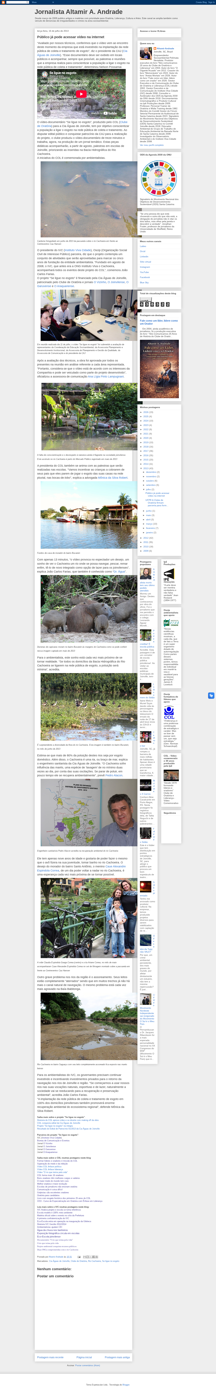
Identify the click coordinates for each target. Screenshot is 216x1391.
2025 (146, 416)
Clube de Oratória (79, 1261)
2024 (146, 420)
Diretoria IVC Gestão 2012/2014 (51, 1224)
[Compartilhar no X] (90, 1256)
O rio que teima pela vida (48, 1243)
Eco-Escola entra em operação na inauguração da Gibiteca (64, 1221)
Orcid (142, 251)
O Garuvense (49, 1149)
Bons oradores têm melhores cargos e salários (58, 1178)
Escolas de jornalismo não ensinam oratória (57, 1186)
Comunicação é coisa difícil (49, 1189)
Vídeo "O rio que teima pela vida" (52, 1172)
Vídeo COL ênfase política (49, 1166)
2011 (146, 542)
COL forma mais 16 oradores (50, 1175)
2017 (146, 451)
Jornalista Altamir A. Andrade (79, 11)
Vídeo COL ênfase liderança (50, 1169)
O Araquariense (64, 286)
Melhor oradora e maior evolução (52, 1184)
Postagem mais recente (50, 1357)
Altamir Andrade (165, 48)
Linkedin (144, 256)
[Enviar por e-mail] (84, 1256)
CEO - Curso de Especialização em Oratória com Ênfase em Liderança (69, 1201)
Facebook (145, 277)
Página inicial (84, 1357)
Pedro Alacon (113, 775)
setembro (151, 485)
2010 (146, 546)
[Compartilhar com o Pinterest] (96, 1256)
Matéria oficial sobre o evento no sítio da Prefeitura (60, 1215)
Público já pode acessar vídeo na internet (157, 494)
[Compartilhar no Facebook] (93, 1256)
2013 (146, 468)
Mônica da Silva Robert (112, 477)
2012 (146, 538)
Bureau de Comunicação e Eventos (53, 1140)
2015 (146, 459)
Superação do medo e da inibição (52, 1164)
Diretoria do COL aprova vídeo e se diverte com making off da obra (68, 1120)
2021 (146, 433)
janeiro (150, 532)
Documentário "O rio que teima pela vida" (55, 1240)
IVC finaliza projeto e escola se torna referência (59, 1210)
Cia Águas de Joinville (59, 1261)
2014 (146, 464)
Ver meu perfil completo (152, 145)
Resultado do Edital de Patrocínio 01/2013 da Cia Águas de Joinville (68, 1129)
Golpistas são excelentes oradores (53, 1192)
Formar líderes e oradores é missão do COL (57, 1161)
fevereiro (151, 528)
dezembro (151, 472)
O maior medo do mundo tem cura (52, 1181)
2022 (146, 429)
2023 (146, 425)
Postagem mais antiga (117, 1357)
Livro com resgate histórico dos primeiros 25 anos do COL (63, 1198)
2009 (146, 551)
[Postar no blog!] (87, 1256)
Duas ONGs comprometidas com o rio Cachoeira (57, 1249)
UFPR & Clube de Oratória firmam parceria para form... (156, 503)
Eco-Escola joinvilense (49, 1236)
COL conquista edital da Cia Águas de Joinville (58, 1123)
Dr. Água (119, 571)
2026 (146, 412)
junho (149, 511)
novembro (151, 476)
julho (148, 489)
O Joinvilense (116, 282)
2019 (146, 442)
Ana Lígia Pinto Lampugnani (106, 376)
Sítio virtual (145, 261)
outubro (150, 480)
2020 (146, 438)
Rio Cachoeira (94, 1261)
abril (148, 519)
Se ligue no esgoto (110, 1261)
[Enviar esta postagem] (79, 1257)
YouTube (144, 272)
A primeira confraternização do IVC (53, 1218)
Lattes (143, 246)
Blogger (126, 1385)
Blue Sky (144, 282)
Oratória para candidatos (48, 1195)
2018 (146, 446)
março (149, 524)
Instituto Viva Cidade (78, 250)
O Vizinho (100, 282)
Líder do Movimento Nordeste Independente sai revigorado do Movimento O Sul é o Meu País (147, 1009)
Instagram (145, 267)
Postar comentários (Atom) (87, 1365)
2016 (146, 455)
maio (149, 515)
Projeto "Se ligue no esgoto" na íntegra (55, 1126)
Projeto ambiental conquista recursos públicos (57, 1246)
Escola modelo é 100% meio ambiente (54, 1212)
